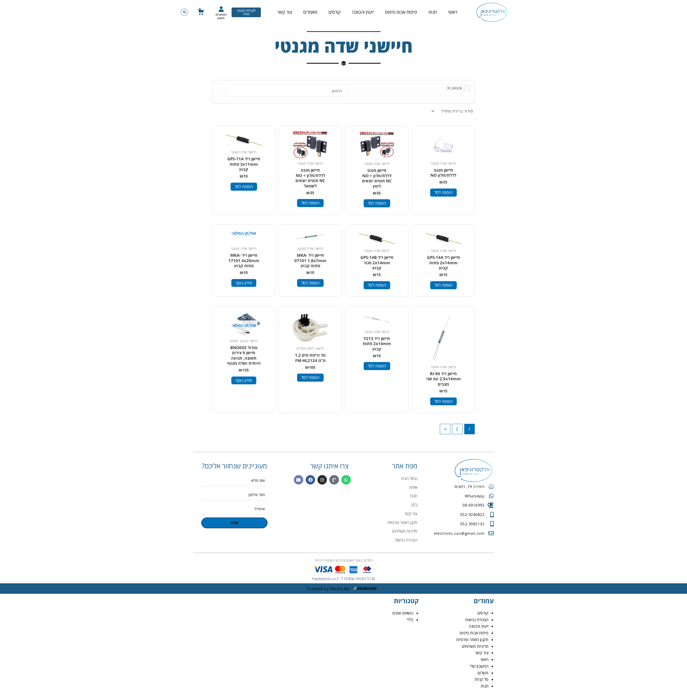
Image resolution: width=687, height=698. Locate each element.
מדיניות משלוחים (475, 646)
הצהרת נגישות (476, 619)
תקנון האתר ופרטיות (472, 639)
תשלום (482, 672)
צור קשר (284, 12)
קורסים (334, 12)
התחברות (221, 14)
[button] (184, 12)
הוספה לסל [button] (443, 192)
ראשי (452, 12)
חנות (432, 12)
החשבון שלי (479, 666)
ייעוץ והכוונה (363, 12)
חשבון (221, 18)
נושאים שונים (402, 613)
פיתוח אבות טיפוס (401, 12)
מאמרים (310, 12)
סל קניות (481, 679)
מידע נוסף (244, 282)
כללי (410, 619)
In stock (454, 88)
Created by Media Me (328, 588)
